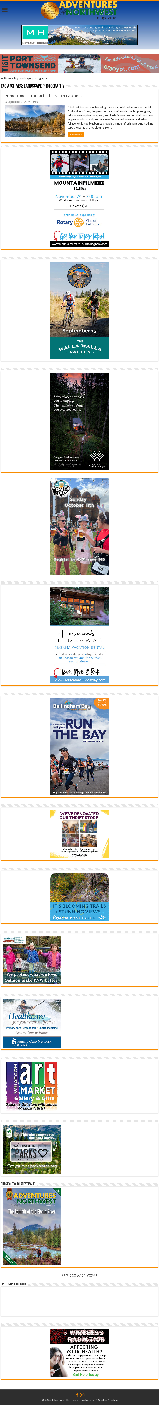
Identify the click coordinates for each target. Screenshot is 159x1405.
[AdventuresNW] (79, 10)
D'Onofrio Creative (106, 1400)
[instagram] (82, 1395)
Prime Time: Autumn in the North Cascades (43, 96)
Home (7, 78)
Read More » (76, 134)
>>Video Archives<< (79, 1275)
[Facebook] (77, 1395)
